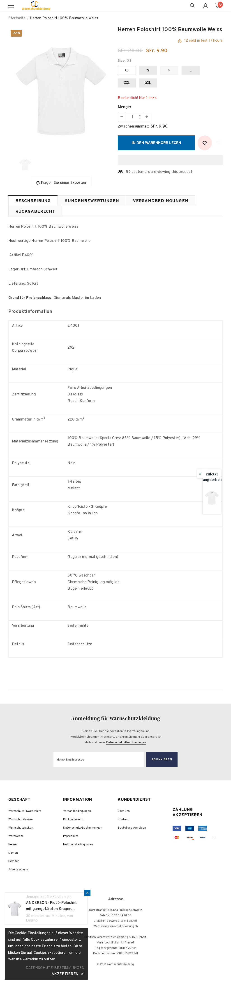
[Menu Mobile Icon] (11, 5)
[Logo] (36, 5)
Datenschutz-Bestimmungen (126, 742)
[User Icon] (205, 5)
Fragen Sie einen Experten (63, 182)
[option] (60, 89)
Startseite (16, 18)
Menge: (124, 107)
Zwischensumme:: (133, 126)
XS (127, 71)
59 (128, 172)
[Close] (87, 893)
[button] (170, 160)
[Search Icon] (192, 5)
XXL (127, 83)
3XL (148, 83)
